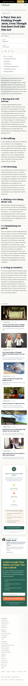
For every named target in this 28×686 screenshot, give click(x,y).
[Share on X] (9, 51)
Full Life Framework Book (6, 633)
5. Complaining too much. (9, 69)
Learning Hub (3, 637)
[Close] (26, 1)
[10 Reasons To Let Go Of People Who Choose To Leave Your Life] (14, 417)
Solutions (4, 641)
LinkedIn (24, 671)
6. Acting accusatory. (8, 71)
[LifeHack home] (5, 5)
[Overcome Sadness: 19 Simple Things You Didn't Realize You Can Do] (14, 340)
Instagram (8, 671)
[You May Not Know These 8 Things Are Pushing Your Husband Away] (14, 313)
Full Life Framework (5, 623)
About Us (3, 656)
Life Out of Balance (5, 648)
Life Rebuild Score (4, 622)
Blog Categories (4, 662)
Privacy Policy (12, 679)
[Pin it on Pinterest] (5, 51)
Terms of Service (4, 679)
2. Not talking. (6, 61)
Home (2, 10)
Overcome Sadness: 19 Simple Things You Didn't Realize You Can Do (13, 354)
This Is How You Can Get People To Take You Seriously (13, 454)
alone (8, 148)
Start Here (4, 618)
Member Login (4, 665)
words (20, 281)
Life (2, 205)
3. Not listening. (7, 64)
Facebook (3, 671)
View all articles (9, 552)
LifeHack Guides (4, 620)
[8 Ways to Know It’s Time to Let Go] (14, 393)
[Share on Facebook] (2, 51)
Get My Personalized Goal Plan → (14, 527)
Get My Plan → (20, 1)
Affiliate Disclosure (19, 679)
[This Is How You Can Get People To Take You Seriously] (14, 443)
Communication (8, 10)
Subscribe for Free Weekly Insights (14, 598)
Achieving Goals (4, 627)
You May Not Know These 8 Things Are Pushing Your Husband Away (13, 325)
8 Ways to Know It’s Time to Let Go (13, 403)
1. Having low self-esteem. (9, 58)
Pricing (2, 639)
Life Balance (3, 625)
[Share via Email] (12, 51)
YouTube (19, 671)
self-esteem (23, 126)
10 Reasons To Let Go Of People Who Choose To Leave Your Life (13, 430)
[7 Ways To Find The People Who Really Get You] (14, 368)
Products (3, 630)
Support (2, 667)
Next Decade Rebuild (5, 650)
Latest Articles (4, 660)
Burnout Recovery (4, 643)
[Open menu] (25, 5)
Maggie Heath (5, 41)
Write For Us (3, 664)
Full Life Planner (4, 635)
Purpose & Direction (5, 646)
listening (13, 260)
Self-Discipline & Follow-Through (7, 645)
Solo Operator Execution (6, 652)
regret (14, 82)
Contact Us (3, 658)
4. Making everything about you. (11, 66)
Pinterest (13, 671)
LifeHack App (4, 631)
